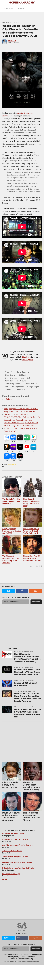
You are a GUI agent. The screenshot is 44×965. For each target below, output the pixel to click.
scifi (6, 387)
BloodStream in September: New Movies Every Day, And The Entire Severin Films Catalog (27, 658)
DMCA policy (27, 359)
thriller (8, 389)
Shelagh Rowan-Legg (11, 874)
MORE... (5, 880)
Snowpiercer (18, 387)
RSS (36, 938)
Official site (9, 399)
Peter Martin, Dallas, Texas (13, 834)
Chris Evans (10, 375)
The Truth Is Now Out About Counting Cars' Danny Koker (11, 501)
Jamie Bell (25, 378)
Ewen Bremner (11, 378)
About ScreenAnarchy (10, 954)
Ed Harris (23, 375)
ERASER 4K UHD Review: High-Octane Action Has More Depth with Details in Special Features (27, 697)
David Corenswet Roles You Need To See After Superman (10, 816)
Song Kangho (33, 387)
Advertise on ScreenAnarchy (22, 959)
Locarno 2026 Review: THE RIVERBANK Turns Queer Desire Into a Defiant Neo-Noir (27, 713)
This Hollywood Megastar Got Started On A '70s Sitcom (31, 816)
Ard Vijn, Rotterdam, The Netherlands (17, 845)
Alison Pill (9, 372)
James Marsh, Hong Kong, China (15, 857)
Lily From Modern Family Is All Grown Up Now (11, 784)
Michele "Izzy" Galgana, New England (17, 862)
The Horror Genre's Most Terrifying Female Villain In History (31, 786)
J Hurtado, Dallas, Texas (12, 851)
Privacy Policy (13, 957)
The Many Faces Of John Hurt (16, 414)
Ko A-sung (21, 381)
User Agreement (28, 957)
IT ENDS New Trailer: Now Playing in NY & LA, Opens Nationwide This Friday (27, 672)
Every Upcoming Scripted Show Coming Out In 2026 (11, 531)
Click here (26, 357)
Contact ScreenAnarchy (32, 954)
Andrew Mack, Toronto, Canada (15, 839)
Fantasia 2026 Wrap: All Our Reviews (26, 684)
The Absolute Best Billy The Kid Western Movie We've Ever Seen (32, 558)
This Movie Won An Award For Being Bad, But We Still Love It (32, 531)
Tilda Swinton (20, 389)
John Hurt (9, 381)
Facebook (23, 938)
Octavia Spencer (12, 384)
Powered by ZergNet (35, 566)
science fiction (30, 384)
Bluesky (10, 938)
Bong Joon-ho (23, 372)
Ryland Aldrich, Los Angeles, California (18, 868)
